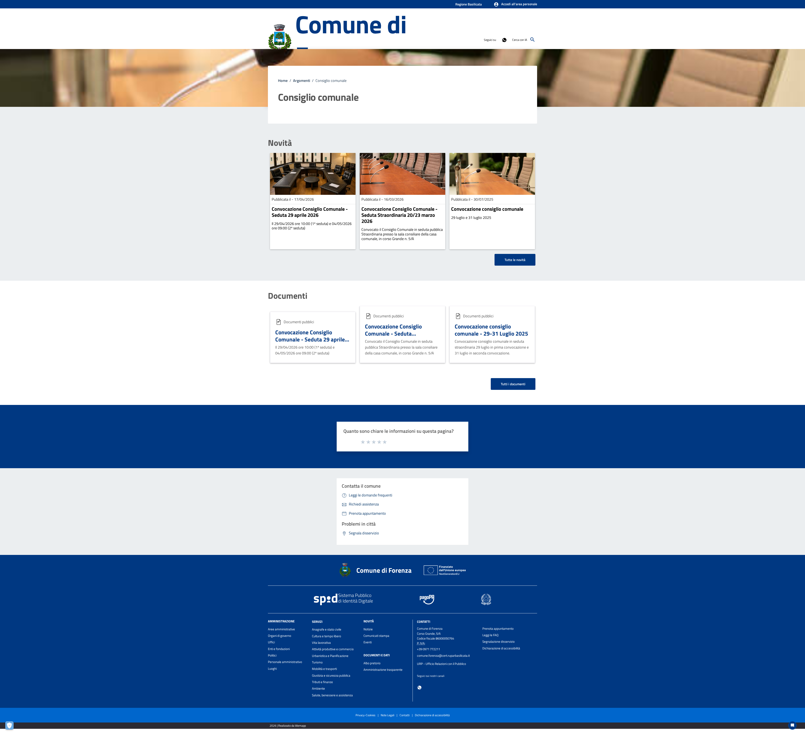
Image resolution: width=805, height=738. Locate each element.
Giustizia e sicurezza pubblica (331, 675)
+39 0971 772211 (428, 649)
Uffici (271, 642)
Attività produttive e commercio (333, 649)
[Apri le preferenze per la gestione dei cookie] (10, 726)
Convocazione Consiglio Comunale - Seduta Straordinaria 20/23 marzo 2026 (399, 215)
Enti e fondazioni (279, 648)
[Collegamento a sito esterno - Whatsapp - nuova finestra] (504, 39)
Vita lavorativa (321, 642)
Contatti (423, 621)
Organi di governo (279, 635)
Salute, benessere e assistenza (332, 695)
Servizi (317, 621)
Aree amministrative (281, 629)
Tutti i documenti (513, 383)
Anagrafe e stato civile (326, 629)
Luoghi (272, 668)
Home (283, 80)
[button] (515, 4)
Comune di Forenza (350, 39)
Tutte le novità (515, 259)
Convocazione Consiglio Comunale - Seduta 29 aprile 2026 (310, 212)
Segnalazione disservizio (498, 641)
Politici (272, 655)
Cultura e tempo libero (326, 636)
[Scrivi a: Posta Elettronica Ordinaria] (447, 659)
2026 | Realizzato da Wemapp (288, 725)
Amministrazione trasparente (383, 669)
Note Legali (387, 715)
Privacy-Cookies (365, 715)
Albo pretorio (372, 663)
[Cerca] (532, 39)
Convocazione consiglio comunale (487, 209)
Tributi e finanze (322, 682)
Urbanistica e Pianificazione (330, 655)
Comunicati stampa (376, 635)
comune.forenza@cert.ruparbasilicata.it (443, 655)
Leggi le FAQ (490, 635)
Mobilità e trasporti (324, 668)
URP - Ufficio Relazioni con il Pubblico (441, 663)
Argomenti (301, 80)
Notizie (368, 629)
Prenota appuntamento (498, 628)
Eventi (368, 642)
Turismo (317, 662)
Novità (280, 143)
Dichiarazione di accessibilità (501, 648)
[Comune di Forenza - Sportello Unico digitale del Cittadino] (279, 39)
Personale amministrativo (285, 661)
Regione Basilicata (468, 4)
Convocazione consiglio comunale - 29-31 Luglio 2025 (491, 330)
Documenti (287, 296)
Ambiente (318, 688)
